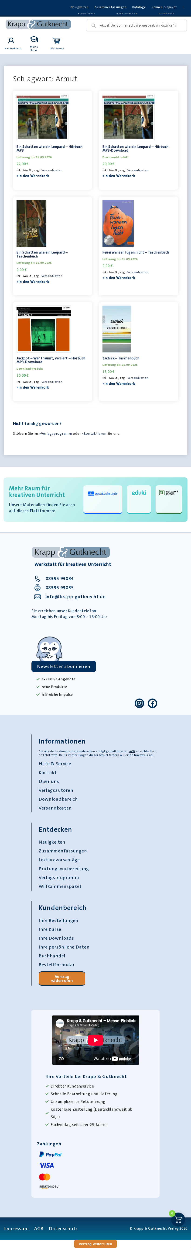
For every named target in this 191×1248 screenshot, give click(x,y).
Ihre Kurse (50, 929)
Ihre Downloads (56, 938)
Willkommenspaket (60, 886)
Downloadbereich (58, 799)
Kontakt (48, 772)
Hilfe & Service (55, 764)
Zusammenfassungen (110, 7)
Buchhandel (52, 956)
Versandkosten (51, 170)
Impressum (16, 1228)
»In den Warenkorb (33, 176)
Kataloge (139, 7)
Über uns (49, 781)
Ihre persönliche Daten (64, 947)
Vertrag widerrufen (62, 978)
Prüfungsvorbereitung (64, 869)
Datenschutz (63, 1228)
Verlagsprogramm (59, 877)
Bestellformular (57, 965)
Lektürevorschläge (59, 860)
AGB (132, 751)
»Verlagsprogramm (55, 433)
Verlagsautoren (56, 790)
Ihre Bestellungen (58, 920)
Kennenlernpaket (164, 7)
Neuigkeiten (80, 7)
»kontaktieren (94, 433)
